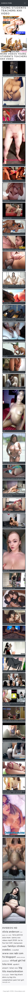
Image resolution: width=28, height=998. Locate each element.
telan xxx (13, 968)
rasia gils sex (6, 982)
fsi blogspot (9, 957)
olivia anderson (10, 931)
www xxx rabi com (12, 953)
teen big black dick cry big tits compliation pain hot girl (13, 977)
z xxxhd (15, 950)
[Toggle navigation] (25, 3)
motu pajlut (5, 975)
